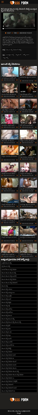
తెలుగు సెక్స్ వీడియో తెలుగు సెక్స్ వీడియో (12, 374)
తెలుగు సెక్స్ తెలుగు (7, 315)
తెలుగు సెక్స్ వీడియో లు (8, 378)
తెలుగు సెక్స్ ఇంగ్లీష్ (7, 296)
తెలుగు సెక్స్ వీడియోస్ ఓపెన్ (9, 388)
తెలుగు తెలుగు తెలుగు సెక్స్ (9, 273)
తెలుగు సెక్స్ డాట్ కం (7, 309)
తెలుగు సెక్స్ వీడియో (7, 351)
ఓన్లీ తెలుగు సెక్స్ (6, 266)
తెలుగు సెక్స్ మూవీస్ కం (8, 345)
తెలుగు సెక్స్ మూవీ (6, 338)
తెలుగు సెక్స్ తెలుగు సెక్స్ (8, 319)
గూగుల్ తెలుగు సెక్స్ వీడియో (9, 269)
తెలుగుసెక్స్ (12, 411)
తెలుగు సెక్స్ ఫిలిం (6, 328)
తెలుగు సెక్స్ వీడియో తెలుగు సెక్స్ (10, 371)
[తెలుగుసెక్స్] (19, 4)
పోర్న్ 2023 (26, 54)
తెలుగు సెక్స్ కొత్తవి (6, 302)
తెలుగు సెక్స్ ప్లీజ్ (6, 325)
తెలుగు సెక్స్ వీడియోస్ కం (8, 391)
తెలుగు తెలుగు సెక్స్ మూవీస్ (9, 276)
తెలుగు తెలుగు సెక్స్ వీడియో (9, 279)
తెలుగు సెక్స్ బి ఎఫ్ (6, 332)
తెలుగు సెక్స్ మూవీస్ (7, 342)
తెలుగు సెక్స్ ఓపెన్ (6, 299)
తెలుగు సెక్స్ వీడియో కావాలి (9, 365)
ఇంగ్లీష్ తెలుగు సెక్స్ (7, 263)
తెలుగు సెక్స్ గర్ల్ (6, 305)
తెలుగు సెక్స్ (5, 286)
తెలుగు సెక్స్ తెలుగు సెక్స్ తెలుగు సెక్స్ (11, 322)
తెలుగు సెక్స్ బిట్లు (6, 335)
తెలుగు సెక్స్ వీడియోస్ (7, 384)
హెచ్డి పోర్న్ (5, 57)
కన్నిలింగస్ (18, 54)
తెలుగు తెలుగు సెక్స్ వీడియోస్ (9, 282)
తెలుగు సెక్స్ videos (7, 289)
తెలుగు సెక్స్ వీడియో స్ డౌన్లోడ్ (9, 381)
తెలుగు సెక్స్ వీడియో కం (8, 358)
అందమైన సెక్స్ (10, 54)
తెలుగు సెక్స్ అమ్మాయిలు (8, 292)
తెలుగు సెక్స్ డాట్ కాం (7, 312)
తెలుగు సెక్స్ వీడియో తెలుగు (9, 368)
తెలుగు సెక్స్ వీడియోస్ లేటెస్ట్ (13, 50)
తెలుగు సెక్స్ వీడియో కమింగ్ (9, 361)
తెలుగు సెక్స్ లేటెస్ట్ (6, 348)
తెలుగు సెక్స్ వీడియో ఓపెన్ (9, 355)
